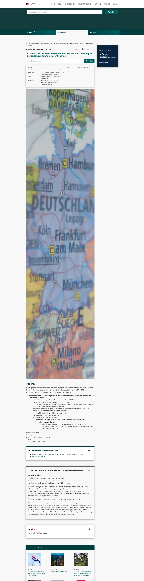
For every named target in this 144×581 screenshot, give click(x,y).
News (60, 4)
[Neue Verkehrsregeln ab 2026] (60, 560)
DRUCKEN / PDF (87, 49)
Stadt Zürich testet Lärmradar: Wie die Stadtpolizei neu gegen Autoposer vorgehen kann (83, 573)
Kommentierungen (85, 4)
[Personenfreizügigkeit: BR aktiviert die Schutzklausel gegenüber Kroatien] (37, 560)
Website (106, 62)
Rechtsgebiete (70, 4)
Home (53, 4)
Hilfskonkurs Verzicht (39, 457)
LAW (89, 548)
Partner (107, 4)
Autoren (98, 4)
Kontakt (101, 62)
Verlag (115, 4)
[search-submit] (111, 12)
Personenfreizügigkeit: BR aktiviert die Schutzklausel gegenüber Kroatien (36, 573)
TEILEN (76, 49)
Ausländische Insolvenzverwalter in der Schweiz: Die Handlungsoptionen (57, 454)
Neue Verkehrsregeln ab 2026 (59, 571)
